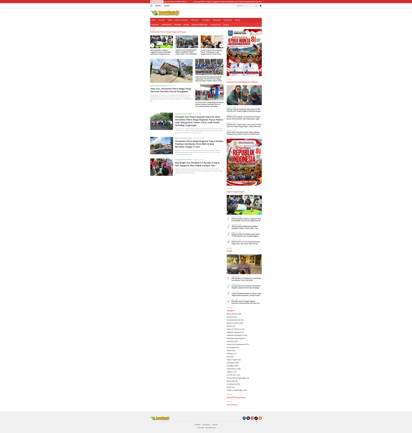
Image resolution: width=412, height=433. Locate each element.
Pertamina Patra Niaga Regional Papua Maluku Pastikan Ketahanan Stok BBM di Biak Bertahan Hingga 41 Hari (199, 144)
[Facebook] (244, 418)
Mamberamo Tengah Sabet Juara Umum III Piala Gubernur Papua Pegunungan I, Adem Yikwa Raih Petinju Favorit (244, 125)
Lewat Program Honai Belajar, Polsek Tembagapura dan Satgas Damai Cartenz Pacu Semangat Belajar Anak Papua (187, 52)
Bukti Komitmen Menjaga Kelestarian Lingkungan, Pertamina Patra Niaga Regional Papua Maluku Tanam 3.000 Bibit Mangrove (208, 79)
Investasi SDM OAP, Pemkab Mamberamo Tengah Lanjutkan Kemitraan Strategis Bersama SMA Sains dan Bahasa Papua (246, 287)
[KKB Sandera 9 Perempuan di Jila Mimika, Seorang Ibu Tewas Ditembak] (244, 264)
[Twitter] (248, 418)
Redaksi (158, 5)
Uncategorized (232, 384)
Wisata (229, 387)
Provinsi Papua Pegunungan (236, 378)
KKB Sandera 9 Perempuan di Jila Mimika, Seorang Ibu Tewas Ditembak (246, 279)
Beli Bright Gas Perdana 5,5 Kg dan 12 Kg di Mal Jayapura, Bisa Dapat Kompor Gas (197, 164)
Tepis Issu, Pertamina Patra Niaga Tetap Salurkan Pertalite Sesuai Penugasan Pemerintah (170, 91)
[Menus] (151, 6)
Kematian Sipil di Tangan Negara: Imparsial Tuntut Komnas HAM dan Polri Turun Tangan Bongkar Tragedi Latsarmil (246, 302)
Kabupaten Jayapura (234, 332)
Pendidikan (206, 20)
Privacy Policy (215, 25)
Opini (228, 357)
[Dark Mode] (261, 6)
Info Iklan (177, 25)
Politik (170, 20)
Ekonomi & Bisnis (161, 86)
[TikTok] (256, 418)
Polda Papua (231, 369)
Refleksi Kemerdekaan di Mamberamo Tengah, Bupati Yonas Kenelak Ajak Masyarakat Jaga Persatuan (243, 118)
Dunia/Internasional (233, 320)
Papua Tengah (232, 360)
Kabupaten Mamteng (234, 338)
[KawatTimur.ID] (164, 13)
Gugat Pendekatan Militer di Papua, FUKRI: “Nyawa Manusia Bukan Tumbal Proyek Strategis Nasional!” (246, 294)
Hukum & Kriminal (181, 20)
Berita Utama (231, 314)
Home (153, 20)
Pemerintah (228, 20)
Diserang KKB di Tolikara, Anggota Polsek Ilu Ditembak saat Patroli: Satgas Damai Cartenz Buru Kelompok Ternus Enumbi (189, 2)
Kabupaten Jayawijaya (234, 335)
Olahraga (194, 20)
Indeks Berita (166, 25)
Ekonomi (162, 20)
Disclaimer (155, 25)
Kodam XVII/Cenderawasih (236, 344)
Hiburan (229, 326)
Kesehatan (217, 20)
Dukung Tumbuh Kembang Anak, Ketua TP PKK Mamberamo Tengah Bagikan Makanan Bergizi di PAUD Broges (211, 52)
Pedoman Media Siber (200, 25)
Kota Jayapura (231, 347)
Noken (229, 350)
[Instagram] (252, 418)
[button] (256, 5)
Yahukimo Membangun (235, 390)
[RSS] (260, 418)
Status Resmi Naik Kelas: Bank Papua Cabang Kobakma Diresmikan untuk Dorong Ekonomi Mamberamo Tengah (243, 133)
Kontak (166, 5)
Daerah (237, 20)
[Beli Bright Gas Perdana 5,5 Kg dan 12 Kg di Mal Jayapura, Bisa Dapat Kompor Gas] (161, 167)
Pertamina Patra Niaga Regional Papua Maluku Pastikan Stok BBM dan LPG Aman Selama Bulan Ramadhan (209, 104)
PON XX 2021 (231, 375)
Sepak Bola (231, 381)
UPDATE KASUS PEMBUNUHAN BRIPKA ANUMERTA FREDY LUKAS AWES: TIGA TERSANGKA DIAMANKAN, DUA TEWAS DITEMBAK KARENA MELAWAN (161, 52)
